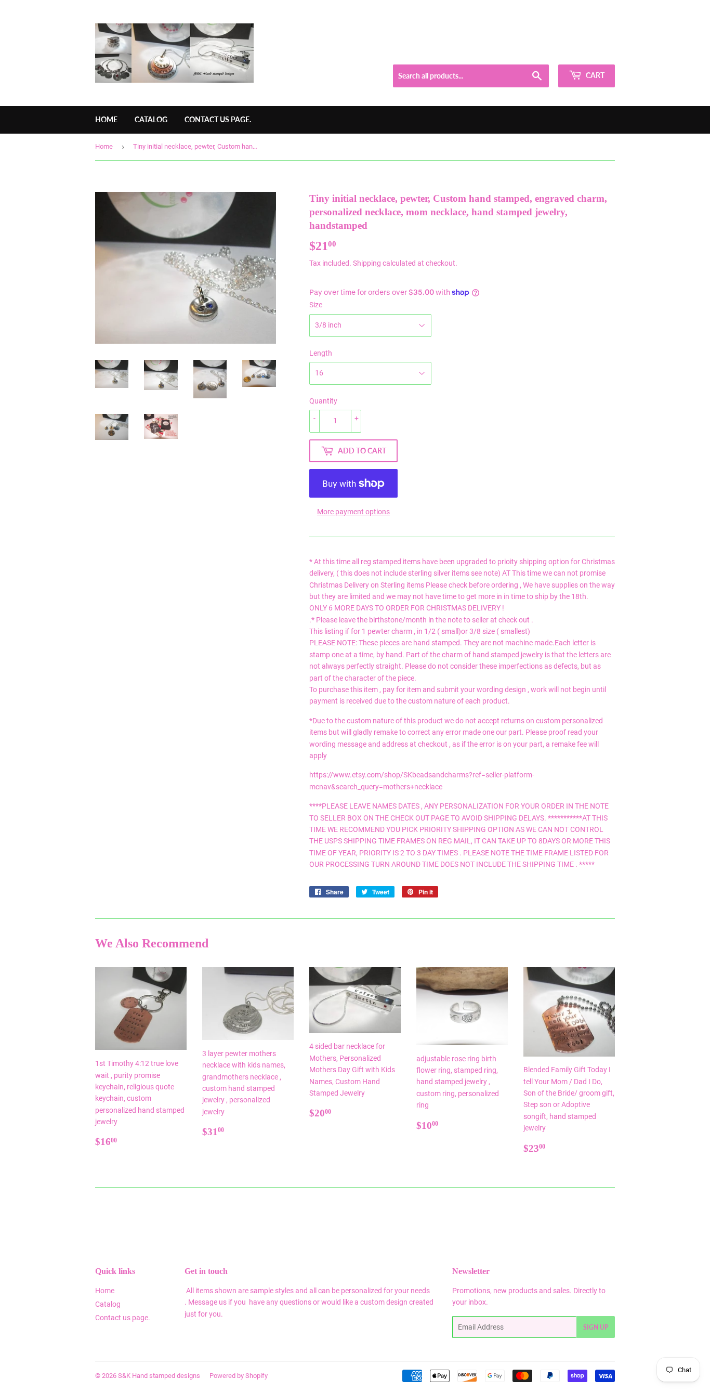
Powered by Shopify (238, 1376)
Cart (594, 75)
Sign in (540, 51)
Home (106, 119)
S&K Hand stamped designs (159, 1376)
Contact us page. (218, 119)
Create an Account (589, 51)
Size (315, 305)
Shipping (367, 263)
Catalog (151, 119)
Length (320, 353)
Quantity (323, 401)
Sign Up (595, 1327)
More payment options (353, 512)
